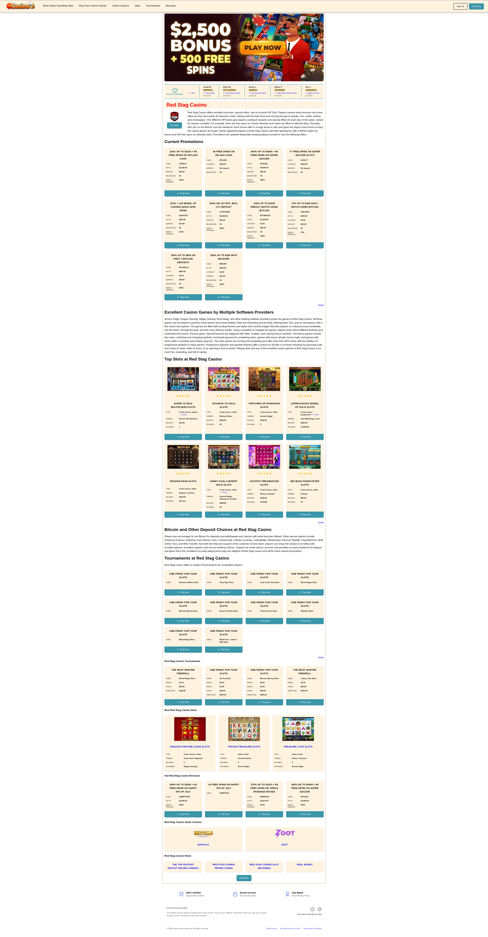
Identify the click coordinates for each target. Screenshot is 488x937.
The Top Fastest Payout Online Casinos (183, 866)
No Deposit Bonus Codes (290, 928)
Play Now (476, 6)
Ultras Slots (201, 93)
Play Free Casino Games (93, 5)
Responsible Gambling (312, 928)
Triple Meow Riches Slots (278, 93)
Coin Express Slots (224, 93)
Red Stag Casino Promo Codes (224, 866)
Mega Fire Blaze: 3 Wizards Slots (312, 93)
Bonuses (171, 5)
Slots (137, 5)
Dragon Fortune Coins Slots (190, 746)
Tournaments (153, 5)
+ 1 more (183, 415)
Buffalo (203, 844)
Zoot (284, 844)
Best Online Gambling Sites (58, 5)
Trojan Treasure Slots (244, 746)
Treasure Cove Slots (298, 746)
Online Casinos (120, 5)
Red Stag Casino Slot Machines (264, 866)
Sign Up (460, 6)
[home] (21, 10)
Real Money (305, 864)
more (321, 305)
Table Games (271, 928)
